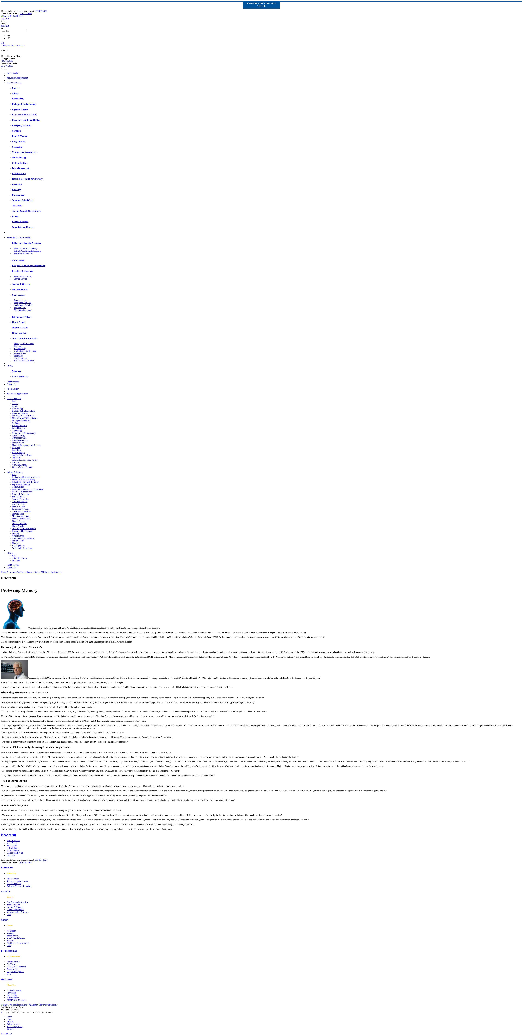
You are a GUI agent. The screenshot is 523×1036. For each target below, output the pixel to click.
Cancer (15, 403)
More (9, 914)
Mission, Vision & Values (17, 912)
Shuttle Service (20, 279)
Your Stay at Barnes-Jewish (24, 528)
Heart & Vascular (19, 425)
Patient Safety (20, 353)
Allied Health (12, 936)
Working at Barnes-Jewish (18, 943)
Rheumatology (18, 452)
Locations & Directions (22, 492)
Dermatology (17, 408)
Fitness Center (18, 521)
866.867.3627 (41, 11)
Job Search (11, 931)
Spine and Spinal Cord (21, 455)
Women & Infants (19, 465)
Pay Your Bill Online (23, 253)
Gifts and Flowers (19, 501)
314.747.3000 (26, 13)
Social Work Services (23, 305)
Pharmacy (18, 356)
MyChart (5, 26)
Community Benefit (15, 909)
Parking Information (22, 276)
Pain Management (20, 440)
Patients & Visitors (14, 472)
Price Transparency (15, 1026)
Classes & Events (14, 990)
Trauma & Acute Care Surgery (25, 460)
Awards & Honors (14, 907)
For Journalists (13, 850)
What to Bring (20, 348)
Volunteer (16, 560)
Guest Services (18, 504)
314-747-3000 (26, 862)
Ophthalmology (18, 435)
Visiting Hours (20, 358)
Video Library (13, 848)
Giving (10, 365)
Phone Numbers (19, 526)
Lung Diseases (18, 428)
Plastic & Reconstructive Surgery (26, 445)
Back (14, 401)
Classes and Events (15, 853)
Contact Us (19, 45)
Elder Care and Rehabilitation (24, 418)
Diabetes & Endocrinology (23, 411)
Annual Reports (13, 905)
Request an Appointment (17, 78)
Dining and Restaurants (24, 343)
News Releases (13, 840)
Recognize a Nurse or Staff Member (27, 489)
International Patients (21, 519)
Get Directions (7, 45)
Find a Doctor (13, 73)
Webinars (11, 855)
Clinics (15, 406)
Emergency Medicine (21, 420)
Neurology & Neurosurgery (24, 433)
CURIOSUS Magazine (17, 1000)
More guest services (22, 310)
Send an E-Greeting (20, 499)
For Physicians (13, 962)
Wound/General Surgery (22, 467)
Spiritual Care (20, 307)
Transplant (16, 457)
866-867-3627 (41, 860)
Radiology (16, 450)
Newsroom (8, 835)
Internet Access (20, 300)
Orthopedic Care (19, 438)
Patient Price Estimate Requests (27, 251)
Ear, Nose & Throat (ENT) (23, 416)
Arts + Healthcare (19, 558)
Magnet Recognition (15, 971)
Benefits (10, 940)
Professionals (12, 969)
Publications (12, 845)
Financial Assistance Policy (25, 248)
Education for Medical (16, 966)
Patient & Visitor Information (19, 238)
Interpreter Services (22, 302)
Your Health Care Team (24, 361)
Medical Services (14, 83)
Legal (9, 1019)
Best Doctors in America (17, 902)
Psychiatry (16, 447)
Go (2, 43)
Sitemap (10, 1029)
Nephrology (17, 430)
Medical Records (19, 523)
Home (3, 572)
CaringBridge (18, 487)
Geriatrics (16, 423)
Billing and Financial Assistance (25, 477)
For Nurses (11, 964)
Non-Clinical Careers (16, 938)
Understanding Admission (25, 351)
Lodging (17, 346)
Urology (15, 462)
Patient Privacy (13, 1024)
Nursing (10, 933)
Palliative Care (18, 443)
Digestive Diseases (20, 413)
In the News (12, 843)
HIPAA (10, 1021)
